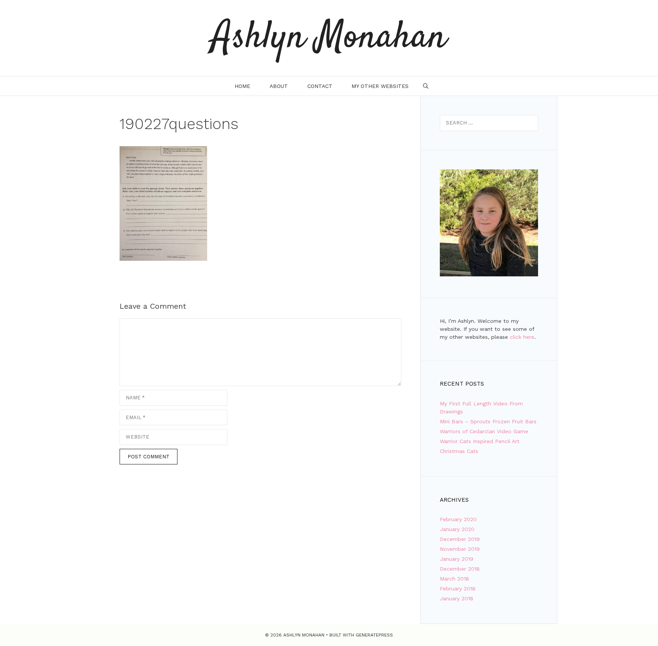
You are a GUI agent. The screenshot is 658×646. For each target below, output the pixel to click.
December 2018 (460, 569)
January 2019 (456, 559)
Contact (319, 86)
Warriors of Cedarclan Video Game (484, 431)
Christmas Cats (459, 451)
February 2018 (458, 588)
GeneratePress (374, 635)
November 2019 (460, 549)
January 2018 (456, 598)
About (279, 86)
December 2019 (460, 539)
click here (522, 337)
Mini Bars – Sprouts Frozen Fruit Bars (488, 421)
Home (242, 86)
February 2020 (458, 519)
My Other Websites (380, 86)
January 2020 (457, 529)
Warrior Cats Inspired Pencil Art (479, 441)
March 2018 (454, 579)
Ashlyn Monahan (329, 38)
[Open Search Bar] (425, 86)
